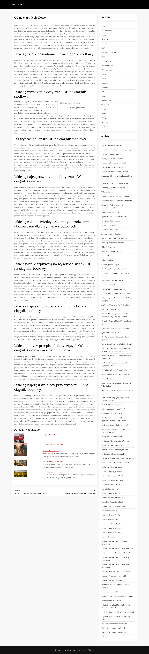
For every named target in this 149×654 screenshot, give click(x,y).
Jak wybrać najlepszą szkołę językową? (116, 328)
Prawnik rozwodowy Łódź (111, 511)
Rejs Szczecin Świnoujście (111, 145)
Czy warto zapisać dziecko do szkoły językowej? (115, 338)
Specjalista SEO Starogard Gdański (114, 216)
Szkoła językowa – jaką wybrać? (113, 409)
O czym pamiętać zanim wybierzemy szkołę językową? (115, 430)
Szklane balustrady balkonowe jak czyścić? (117, 458)
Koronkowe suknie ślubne (111, 592)
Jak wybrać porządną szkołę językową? (116, 305)
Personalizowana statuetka (111, 580)
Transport (105, 105)
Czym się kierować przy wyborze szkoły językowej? (116, 322)
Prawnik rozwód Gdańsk (110, 485)
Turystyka (105, 109)
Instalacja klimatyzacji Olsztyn (112, 243)
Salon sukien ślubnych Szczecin (113, 637)
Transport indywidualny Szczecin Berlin (116, 201)
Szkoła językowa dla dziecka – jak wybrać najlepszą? (117, 299)
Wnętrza (104, 122)
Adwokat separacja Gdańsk (111, 471)
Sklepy (103, 92)
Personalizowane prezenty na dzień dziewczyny (115, 558)
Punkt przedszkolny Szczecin (112, 285)
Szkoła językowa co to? (110, 309)
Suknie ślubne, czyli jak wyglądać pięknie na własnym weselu (117, 606)
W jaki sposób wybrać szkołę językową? (116, 344)
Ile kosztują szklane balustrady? (113, 454)
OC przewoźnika (49, 435)
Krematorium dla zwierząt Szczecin (115, 196)
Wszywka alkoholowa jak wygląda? (114, 238)
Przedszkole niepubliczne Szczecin (114, 172)
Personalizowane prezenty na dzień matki (117, 548)
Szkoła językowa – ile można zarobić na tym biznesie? (116, 357)
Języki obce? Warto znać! (111, 333)
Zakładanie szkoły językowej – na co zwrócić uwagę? (115, 399)
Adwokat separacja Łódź (110, 493)
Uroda (103, 113)
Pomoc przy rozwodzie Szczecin (113, 524)
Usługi (103, 118)
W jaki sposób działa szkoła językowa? (116, 374)
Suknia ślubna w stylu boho (112, 601)
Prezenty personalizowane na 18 (113, 576)
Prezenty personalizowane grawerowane (116, 572)
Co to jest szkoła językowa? (112, 405)
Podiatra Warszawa (108, 256)
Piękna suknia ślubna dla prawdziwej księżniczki (115, 617)
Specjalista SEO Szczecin (110, 221)
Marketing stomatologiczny (111, 154)
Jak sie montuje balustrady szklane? (115, 463)
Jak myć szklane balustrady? (112, 445)
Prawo (103, 79)
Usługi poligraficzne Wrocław (112, 437)
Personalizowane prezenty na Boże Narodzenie (114, 542)
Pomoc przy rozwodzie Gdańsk (113, 498)
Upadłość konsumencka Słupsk (113, 628)
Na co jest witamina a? (51, 451)
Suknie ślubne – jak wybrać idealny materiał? (114, 586)
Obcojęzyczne (106, 70)
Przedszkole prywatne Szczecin (113, 289)
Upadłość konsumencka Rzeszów (114, 624)
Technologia (106, 100)
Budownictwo (106, 31)
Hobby (103, 48)
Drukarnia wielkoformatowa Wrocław (115, 441)
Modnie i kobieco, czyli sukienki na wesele (118, 612)
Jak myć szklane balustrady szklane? (115, 450)
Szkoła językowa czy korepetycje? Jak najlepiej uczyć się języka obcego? (115, 349)
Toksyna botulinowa (108, 192)
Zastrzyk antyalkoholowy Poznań (113, 163)
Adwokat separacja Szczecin (112, 528)
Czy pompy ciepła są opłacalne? (113, 269)
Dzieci (103, 35)
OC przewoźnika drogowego (53, 444)
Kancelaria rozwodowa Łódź (112, 502)
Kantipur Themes (87, 650)
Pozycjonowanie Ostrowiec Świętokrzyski (117, 150)
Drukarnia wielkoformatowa (112, 467)
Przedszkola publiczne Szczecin (113, 167)
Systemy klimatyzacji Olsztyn (112, 280)
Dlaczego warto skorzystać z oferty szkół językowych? (117, 391)
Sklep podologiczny (108, 247)
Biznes (103, 26)
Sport (103, 96)
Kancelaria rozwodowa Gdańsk (113, 506)
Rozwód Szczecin (108, 537)
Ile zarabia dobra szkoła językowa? (114, 425)
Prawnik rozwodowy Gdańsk (112, 476)
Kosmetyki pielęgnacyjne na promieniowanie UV (112, 206)
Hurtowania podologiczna (111, 251)
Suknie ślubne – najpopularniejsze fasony (117, 596)
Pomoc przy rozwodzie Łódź (112, 480)
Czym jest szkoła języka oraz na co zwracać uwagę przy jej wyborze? (114, 315)
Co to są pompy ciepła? (110, 264)
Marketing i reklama (109, 52)
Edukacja (104, 44)
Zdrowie (104, 127)
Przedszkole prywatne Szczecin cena (115, 293)
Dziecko (104, 39)
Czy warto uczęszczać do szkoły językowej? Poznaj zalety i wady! (113, 419)
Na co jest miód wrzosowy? (53, 461)
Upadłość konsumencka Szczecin (114, 632)
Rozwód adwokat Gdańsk (111, 515)
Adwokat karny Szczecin (110, 225)
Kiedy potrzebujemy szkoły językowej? (116, 370)
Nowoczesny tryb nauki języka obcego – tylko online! (117, 384)
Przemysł (104, 83)
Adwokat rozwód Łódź (109, 230)
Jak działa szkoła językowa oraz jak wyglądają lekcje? (114, 364)
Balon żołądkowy (107, 260)
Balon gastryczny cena (110, 212)
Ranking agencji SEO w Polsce (113, 187)
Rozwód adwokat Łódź (109, 519)
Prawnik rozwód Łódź (109, 489)
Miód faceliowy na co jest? (52, 472)
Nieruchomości (107, 65)
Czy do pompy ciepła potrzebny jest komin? (115, 274)
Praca (103, 74)
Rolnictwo (105, 87)
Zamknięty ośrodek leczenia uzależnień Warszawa (116, 177)
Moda (103, 57)
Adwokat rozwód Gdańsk (111, 234)
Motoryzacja (106, 61)
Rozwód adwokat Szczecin (111, 532)
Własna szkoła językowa (110, 379)
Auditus (17, 4)
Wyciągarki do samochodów (112, 158)
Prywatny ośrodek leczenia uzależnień (116, 183)
